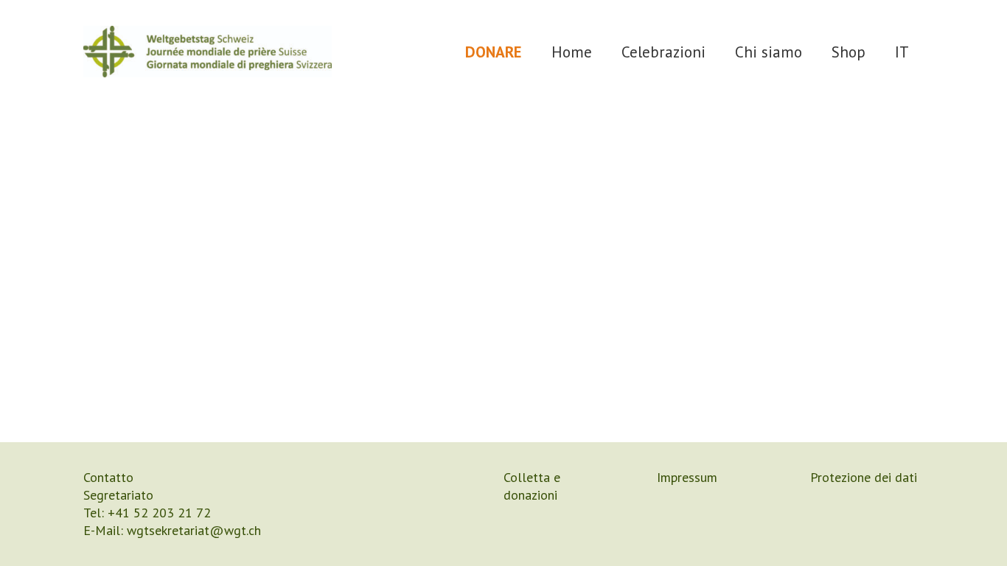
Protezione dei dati (863, 477)
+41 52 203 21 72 (159, 512)
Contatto (108, 477)
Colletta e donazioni (531, 486)
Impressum (687, 477)
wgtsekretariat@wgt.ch (194, 530)
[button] (720, 51)
